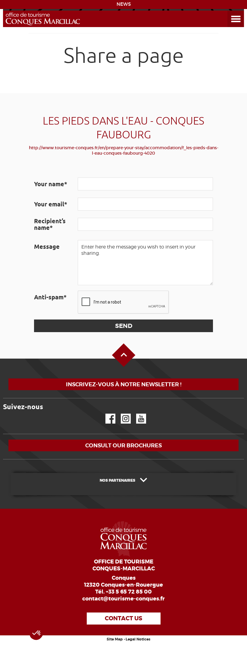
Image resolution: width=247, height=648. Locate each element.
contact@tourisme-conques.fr (123, 598)
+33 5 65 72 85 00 (129, 591)
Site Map (115, 639)
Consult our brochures (123, 445)
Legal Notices (138, 639)
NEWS (124, 4)
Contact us (123, 618)
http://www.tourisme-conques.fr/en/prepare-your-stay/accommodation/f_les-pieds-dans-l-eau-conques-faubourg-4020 (123, 150)
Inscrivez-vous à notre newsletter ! (123, 384)
